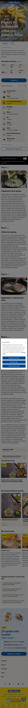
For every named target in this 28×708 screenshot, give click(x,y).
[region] (14, 354)
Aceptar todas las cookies (14, 366)
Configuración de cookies (14, 358)
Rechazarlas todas (14, 362)
